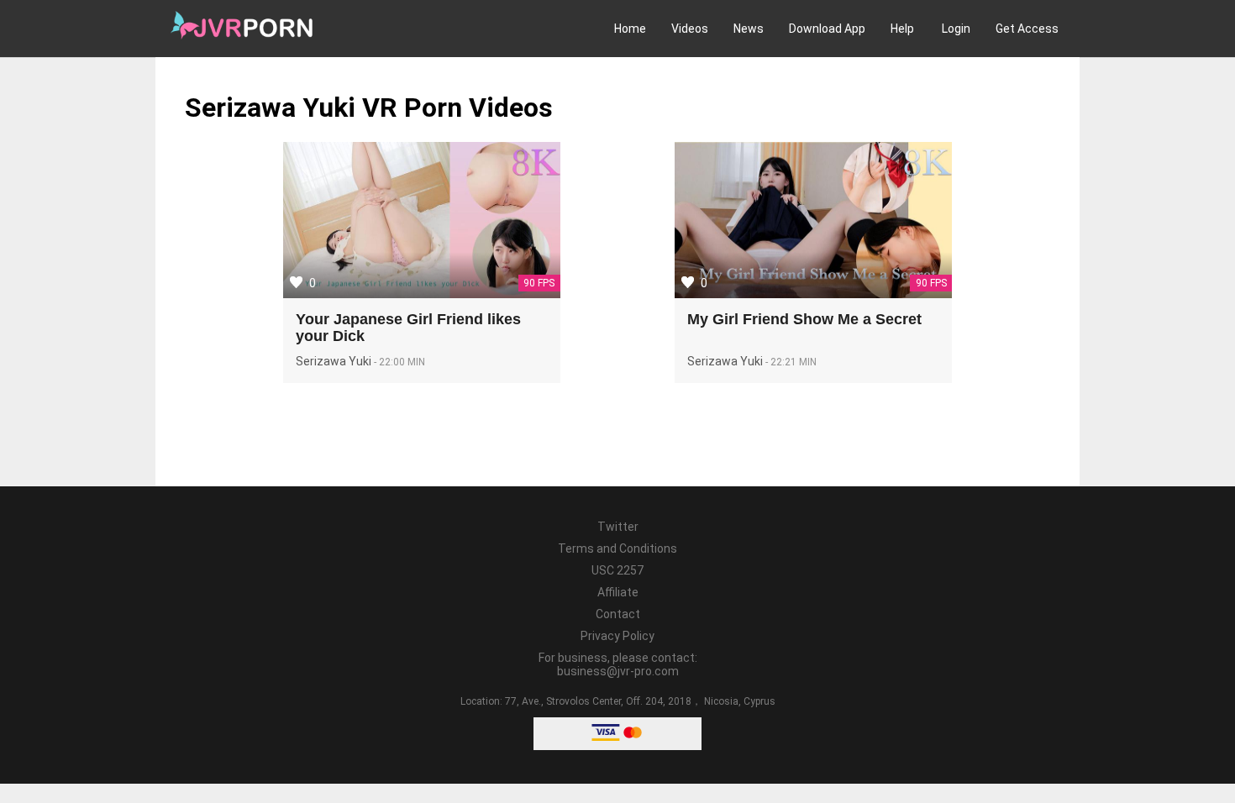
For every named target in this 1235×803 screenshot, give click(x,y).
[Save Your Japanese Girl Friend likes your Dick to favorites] (296, 282)
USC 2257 (617, 570)
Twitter (618, 526)
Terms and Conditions (617, 548)
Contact (618, 614)
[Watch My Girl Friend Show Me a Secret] (813, 222)
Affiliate (618, 592)
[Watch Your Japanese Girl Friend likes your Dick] (421, 222)
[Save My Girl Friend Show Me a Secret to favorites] (687, 282)
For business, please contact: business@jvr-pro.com (618, 664)
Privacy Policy (617, 636)
